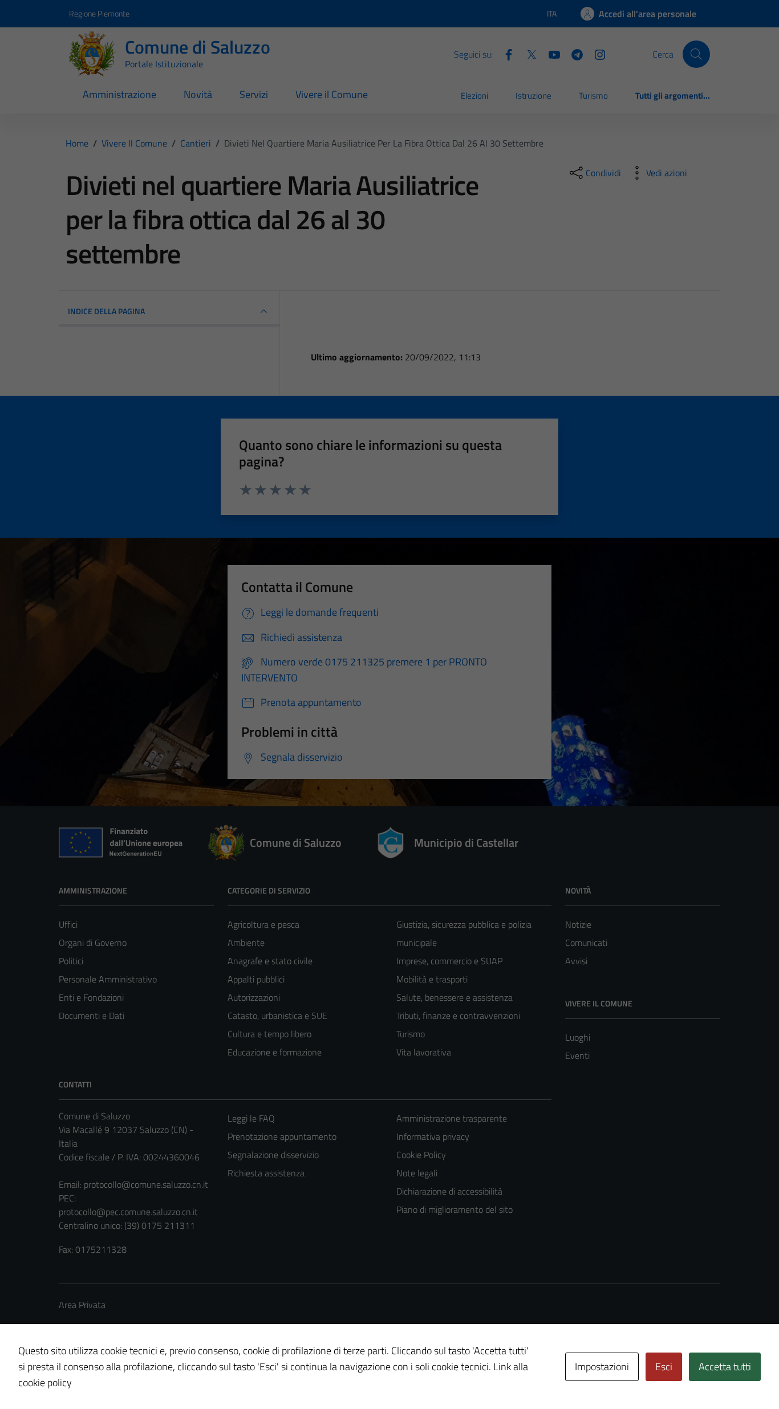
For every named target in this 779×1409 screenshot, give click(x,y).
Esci (663, 1366)
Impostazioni (602, 1366)
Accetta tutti (725, 1366)
